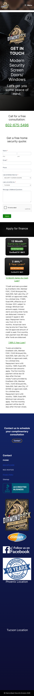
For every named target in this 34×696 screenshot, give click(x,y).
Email (5, 160)
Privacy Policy (8, 475)
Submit (7, 216)
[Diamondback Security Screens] (5, 5)
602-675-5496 (17, 125)
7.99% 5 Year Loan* (17, 342)
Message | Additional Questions (12, 189)
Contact (17, 441)
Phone (5, 167)
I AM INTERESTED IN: (10, 175)
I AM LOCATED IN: (9, 182)
